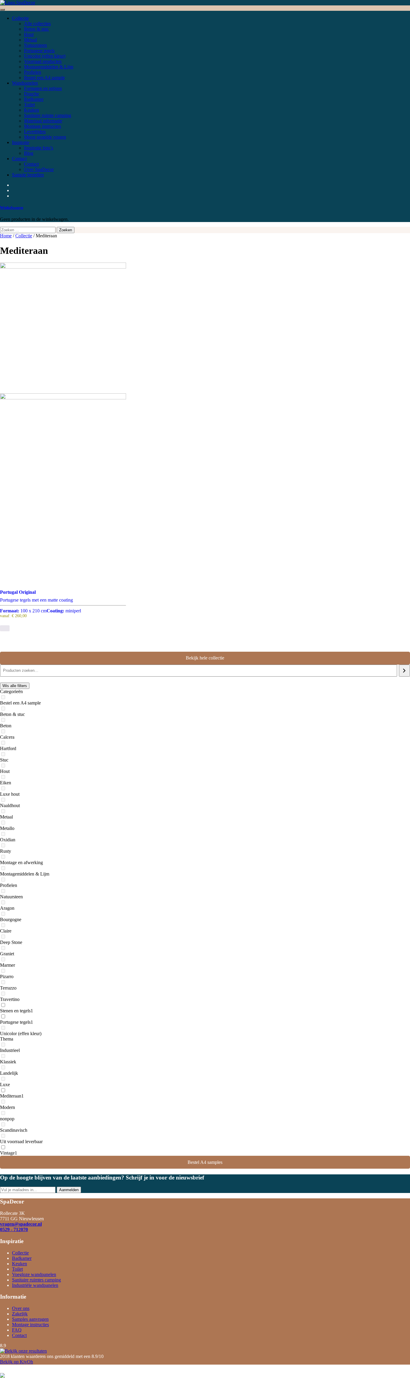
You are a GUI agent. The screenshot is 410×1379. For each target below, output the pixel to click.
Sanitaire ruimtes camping (36, 1279)
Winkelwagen (11, 207)
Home (6, 235)
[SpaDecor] (17, 2)
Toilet (17, 1269)
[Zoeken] (404, 671)
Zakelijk (20, 1313)
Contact (19, 1335)
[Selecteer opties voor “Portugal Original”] (5, 628)
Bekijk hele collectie (205, 657)
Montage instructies (30, 1324)
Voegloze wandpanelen (34, 1274)
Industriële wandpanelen (35, 1285)
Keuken (19, 1263)
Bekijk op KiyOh (16, 1361)
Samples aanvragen (30, 1319)
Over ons (20, 1308)
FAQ (17, 1329)
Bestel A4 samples (205, 1162)
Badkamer (22, 1258)
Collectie (23, 235)
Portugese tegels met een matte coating (40, 605)
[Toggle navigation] (2, 10)
